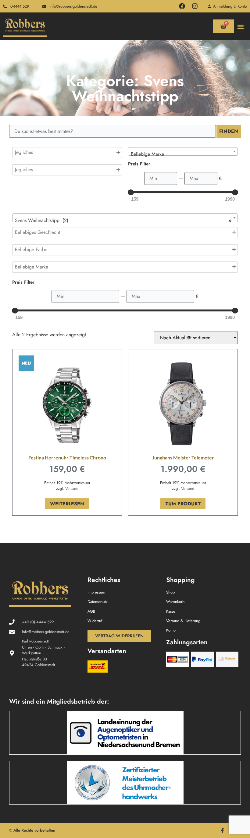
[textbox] (183, 154)
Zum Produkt (183, 503)
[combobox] (183, 151)
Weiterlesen (67, 503)
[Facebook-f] (222, 830)
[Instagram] (195, 6)
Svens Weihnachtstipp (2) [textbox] (123, 220)
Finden (228, 131)
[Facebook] (182, 6)
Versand (71, 488)
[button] (240, 27)
